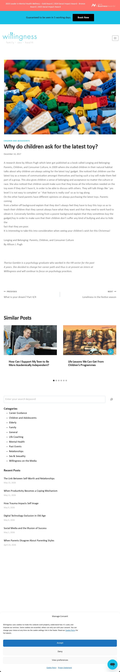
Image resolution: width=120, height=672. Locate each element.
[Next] (111, 352)
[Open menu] (115, 38)
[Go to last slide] (9, 352)
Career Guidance (18, 413)
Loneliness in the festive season (99, 294)
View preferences (60, 660)
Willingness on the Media (23, 461)
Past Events (15, 446)
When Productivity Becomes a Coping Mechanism (31, 491)
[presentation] (30, 340)
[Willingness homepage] (56, 38)
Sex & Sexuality (17, 456)
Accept (60, 643)
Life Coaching (16, 437)
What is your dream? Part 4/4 (20, 294)
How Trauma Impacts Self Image (21, 503)
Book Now (83, 17)
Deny (60, 651)
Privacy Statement (65, 668)
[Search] (111, 399)
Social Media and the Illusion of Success (25, 528)
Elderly (12, 422)
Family (12, 427)
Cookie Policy (70, 630)
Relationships (16, 451)
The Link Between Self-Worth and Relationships (29, 478)
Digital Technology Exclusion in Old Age (25, 515)
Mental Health (17, 442)
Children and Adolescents (17, 141)
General (13, 432)
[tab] (54, 380)
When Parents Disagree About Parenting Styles (29, 540)
